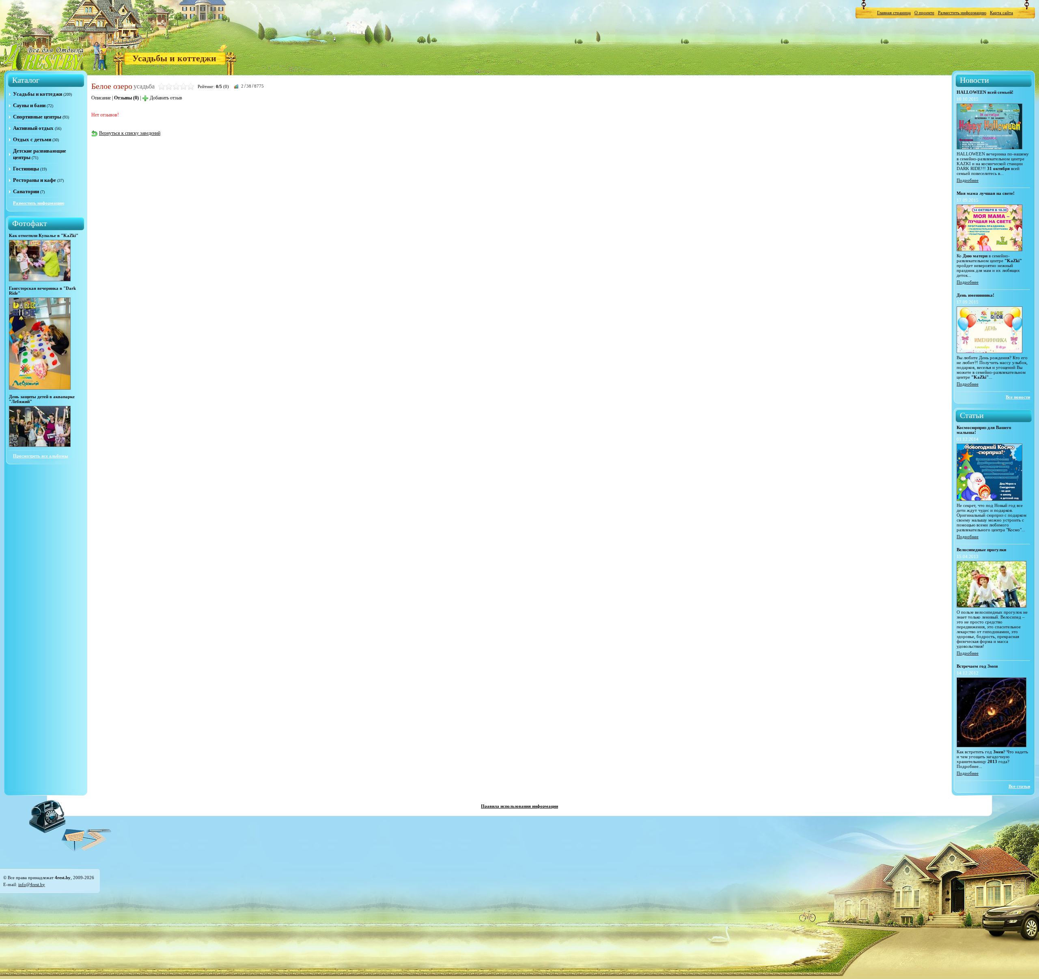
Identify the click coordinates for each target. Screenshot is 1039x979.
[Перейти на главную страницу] (44, 56)
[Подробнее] (989, 148)
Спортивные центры (37, 117)
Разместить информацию (962, 12)
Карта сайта (1001, 12)
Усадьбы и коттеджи (174, 58)
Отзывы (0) (126, 98)
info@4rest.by (31, 884)
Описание (101, 98)
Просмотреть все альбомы (40, 455)
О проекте (924, 12)
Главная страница (894, 12)
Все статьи (1019, 786)
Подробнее (968, 180)
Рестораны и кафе (34, 180)
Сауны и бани (29, 105)
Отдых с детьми (32, 139)
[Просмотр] (40, 279)
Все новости (1018, 397)
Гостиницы (26, 169)
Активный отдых (33, 128)
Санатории (26, 191)
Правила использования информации (519, 806)
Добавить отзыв (166, 98)
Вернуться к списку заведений (129, 133)
